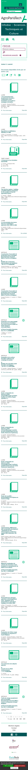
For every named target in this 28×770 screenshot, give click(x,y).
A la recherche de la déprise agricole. (9, 664)
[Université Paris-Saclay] (14, 747)
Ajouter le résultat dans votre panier (7, 75)
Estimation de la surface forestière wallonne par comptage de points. (8, 359)
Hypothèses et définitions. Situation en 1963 (8, 131)
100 (20, 718)
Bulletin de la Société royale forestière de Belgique (9, 364)
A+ (5, 1)
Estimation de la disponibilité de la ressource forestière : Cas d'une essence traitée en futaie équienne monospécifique (9, 324)
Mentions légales (14, 725)
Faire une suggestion (11, 75)
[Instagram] (16, 734)
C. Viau (8, 227)
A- (2, 1)
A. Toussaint (19, 573)
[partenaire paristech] (14, 758)
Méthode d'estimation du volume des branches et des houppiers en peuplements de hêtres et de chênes (9, 565)
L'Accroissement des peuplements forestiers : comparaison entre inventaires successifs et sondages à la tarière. (8, 99)
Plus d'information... (7, 110)
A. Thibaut (18, 266)
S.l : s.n (3, 164)
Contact (14, 728)
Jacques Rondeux (11, 104)
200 (24, 718)
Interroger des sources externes (19, 75)
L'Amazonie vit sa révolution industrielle (9, 161)
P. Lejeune (18, 709)
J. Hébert (3, 332)
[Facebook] (12, 734)
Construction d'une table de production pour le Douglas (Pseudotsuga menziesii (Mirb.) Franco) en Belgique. (9, 256)
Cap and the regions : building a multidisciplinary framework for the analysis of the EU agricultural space (9, 191)
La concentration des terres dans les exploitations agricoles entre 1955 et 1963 (9, 224)
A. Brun (3, 134)
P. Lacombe (8, 134)
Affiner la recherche (15, 75)
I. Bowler (9, 195)
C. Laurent (3, 104)
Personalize (14, 768)
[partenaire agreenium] (14, 752)
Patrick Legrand (5, 536)
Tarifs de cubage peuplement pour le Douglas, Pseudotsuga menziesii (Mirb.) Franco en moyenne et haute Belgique (9, 700)
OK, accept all (8, 765)
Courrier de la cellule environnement (7, 669)
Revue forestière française (9, 329)
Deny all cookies (20, 765)
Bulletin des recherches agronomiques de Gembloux (9, 262)
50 (17, 718)
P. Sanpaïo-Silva (11, 163)
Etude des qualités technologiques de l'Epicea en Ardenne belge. (9, 497)
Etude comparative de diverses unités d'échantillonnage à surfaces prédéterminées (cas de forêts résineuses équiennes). (9, 464)
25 (14, 718)
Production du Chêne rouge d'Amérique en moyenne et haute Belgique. (9, 633)
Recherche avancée (10, 55)
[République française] (14, 741)
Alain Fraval (12, 536)
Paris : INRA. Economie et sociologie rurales (11, 135)
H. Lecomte (4, 368)
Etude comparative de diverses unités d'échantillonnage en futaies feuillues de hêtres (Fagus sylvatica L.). (9, 395)
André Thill (18, 636)
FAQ (14, 730)
